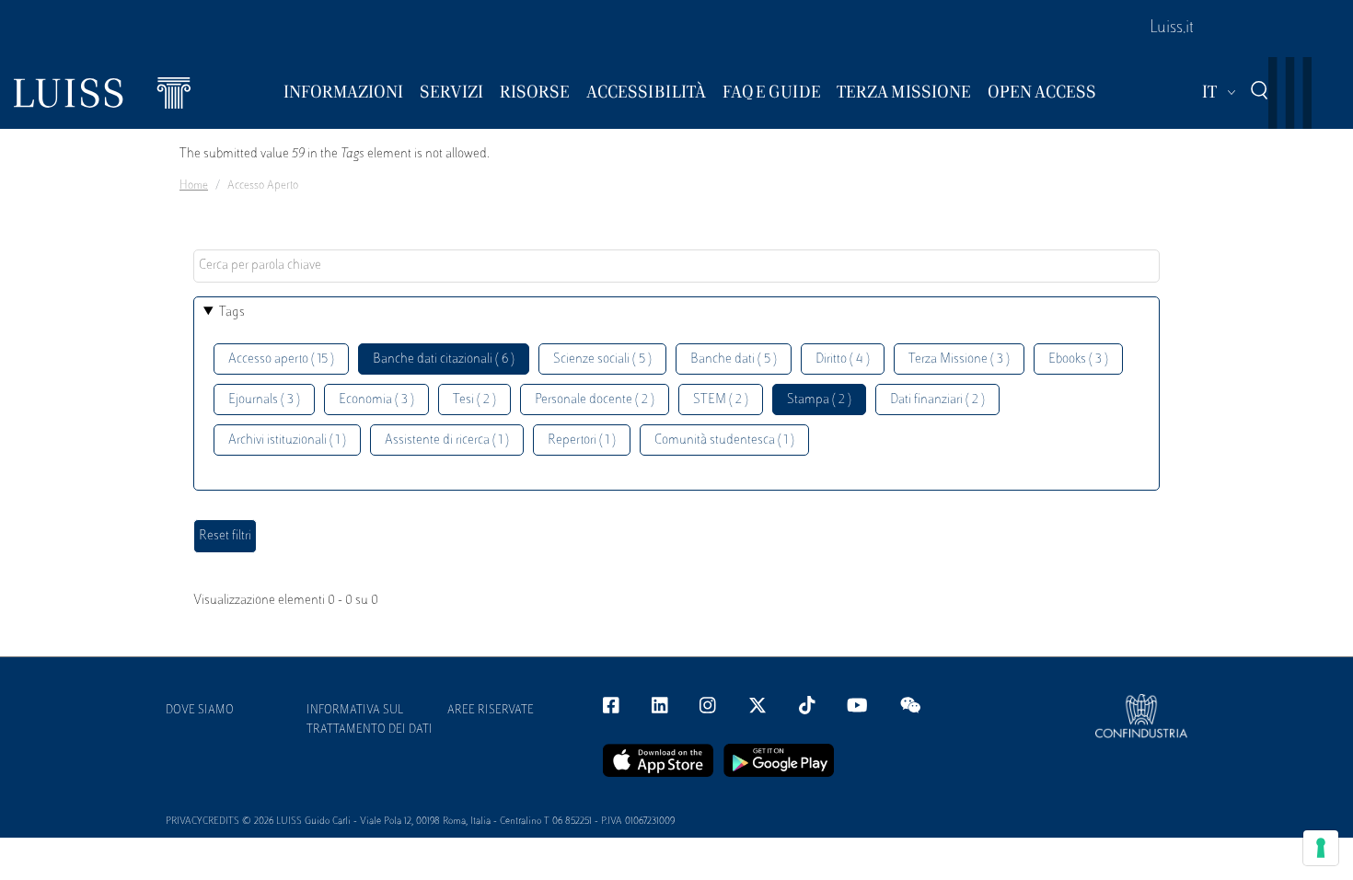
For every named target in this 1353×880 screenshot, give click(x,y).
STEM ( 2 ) (720, 400)
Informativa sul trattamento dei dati (369, 720)
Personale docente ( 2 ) (594, 400)
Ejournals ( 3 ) (264, 400)
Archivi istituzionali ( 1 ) (287, 440)
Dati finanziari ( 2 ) (937, 400)
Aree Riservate (490, 710)
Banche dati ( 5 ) (733, 359)
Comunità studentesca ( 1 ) (724, 440)
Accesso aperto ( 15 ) (281, 359)
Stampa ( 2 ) (819, 400)
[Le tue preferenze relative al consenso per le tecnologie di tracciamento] (1320, 847)
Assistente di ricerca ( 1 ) (447, 440)
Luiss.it (1172, 28)
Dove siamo (200, 710)
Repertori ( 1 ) (582, 440)
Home (193, 185)
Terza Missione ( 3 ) (959, 359)
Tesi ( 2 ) (474, 400)
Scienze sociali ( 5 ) (602, 359)
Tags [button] (232, 312)
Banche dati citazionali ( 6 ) (444, 359)
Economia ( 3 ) (376, 400)
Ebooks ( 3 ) (1078, 359)
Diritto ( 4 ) (842, 359)
